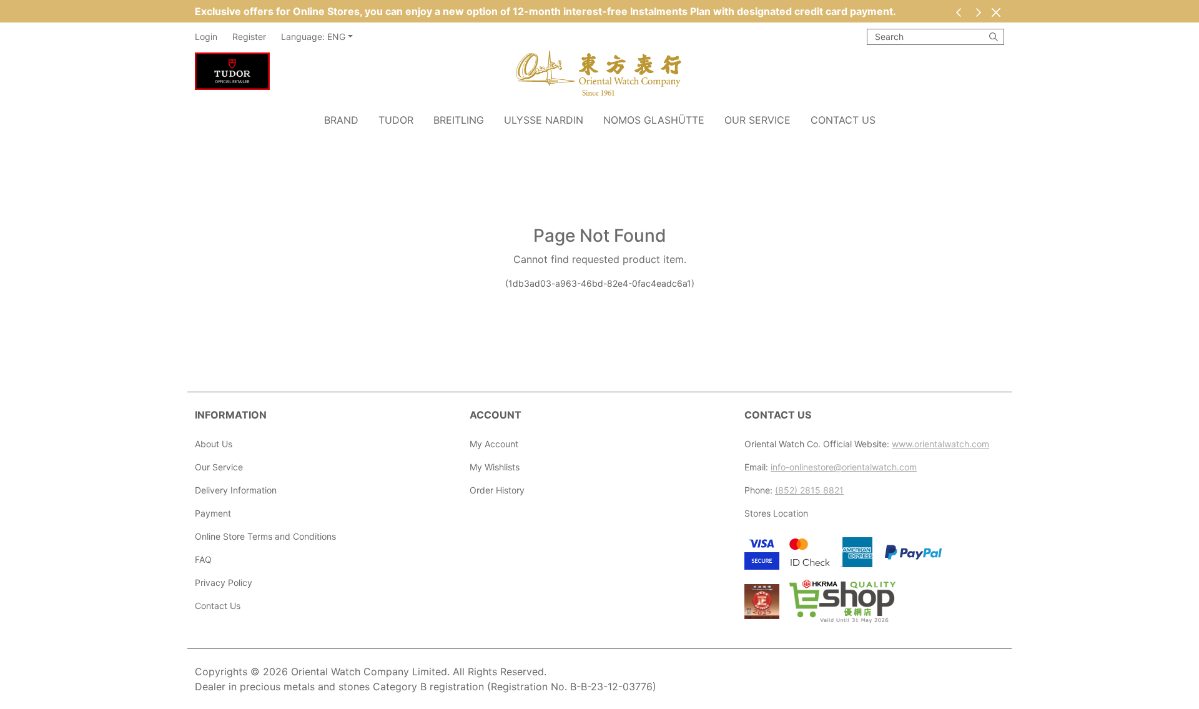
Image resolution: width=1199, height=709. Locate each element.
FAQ (203, 559)
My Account (494, 444)
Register (249, 36)
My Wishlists (495, 467)
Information (231, 415)
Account (495, 415)
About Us (213, 444)
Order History (497, 490)
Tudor (395, 120)
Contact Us (843, 120)
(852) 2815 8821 (809, 490)
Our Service (757, 120)
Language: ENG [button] (313, 36)
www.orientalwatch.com (940, 444)
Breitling (458, 120)
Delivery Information (236, 490)
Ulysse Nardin (543, 120)
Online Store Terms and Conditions (265, 536)
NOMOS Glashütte (653, 120)
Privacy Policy (223, 582)
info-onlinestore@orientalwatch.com (844, 467)
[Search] (994, 36)
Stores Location (776, 513)
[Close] (995, 12)
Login (206, 36)
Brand (341, 120)
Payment (213, 513)
